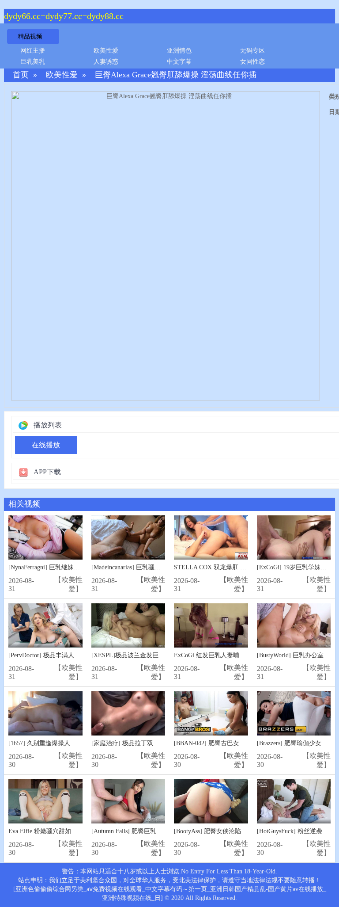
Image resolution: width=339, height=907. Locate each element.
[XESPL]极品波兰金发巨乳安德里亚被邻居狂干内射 (162, 655)
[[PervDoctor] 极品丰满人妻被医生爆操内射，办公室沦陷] (45, 625)
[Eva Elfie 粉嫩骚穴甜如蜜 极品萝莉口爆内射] (45, 801)
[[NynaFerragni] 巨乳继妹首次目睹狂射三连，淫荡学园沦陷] (45, 537)
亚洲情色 (179, 50)
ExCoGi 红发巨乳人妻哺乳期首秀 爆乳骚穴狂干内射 (244, 655)
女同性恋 (252, 61)
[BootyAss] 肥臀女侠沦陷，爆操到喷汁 (226, 831)
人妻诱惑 (106, 61)
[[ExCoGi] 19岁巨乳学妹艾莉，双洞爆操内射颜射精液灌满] (294, 537)
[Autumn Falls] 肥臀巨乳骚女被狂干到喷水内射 (154, 831)
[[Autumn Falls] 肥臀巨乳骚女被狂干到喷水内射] (128, 801)
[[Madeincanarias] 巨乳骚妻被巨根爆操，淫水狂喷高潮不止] (128, 537)
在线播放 (46, 445)
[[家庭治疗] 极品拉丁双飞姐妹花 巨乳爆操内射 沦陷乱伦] (128, 713)
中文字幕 (179, 61)
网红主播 (32, 50)
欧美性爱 (106, 50)
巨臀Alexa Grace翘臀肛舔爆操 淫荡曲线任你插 (175, 75)
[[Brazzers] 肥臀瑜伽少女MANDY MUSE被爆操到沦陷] (294, 713)
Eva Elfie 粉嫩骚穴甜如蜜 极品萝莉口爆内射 (68, 831)
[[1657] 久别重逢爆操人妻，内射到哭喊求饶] (45, 713)
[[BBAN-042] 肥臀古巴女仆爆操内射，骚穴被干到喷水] (211, 713)
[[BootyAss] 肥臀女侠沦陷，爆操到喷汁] (211, 801)
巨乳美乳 (32, 61)
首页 (21, 75)
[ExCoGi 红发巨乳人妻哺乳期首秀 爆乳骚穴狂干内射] (211, 625)
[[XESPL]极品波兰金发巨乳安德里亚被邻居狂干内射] (128, 625)
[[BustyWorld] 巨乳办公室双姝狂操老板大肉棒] (294, 625)
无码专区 (252, 50)
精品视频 (30, 36)
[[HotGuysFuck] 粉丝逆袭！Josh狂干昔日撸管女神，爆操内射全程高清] (294, 801)
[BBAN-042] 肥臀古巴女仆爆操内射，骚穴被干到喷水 (247, 743)
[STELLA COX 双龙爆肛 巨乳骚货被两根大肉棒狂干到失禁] (211, 537)
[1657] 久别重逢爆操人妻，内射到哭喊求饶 (67, 743)
